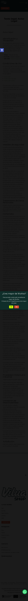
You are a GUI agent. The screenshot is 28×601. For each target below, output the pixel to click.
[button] (24, 592)
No (16, 307)
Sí (11, 307)
